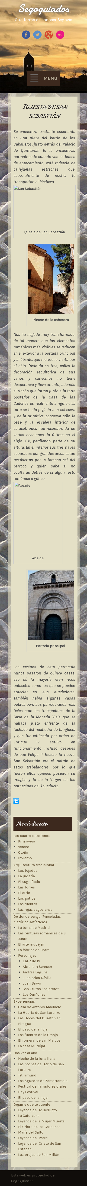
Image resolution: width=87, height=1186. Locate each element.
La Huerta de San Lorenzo (39, 1012)
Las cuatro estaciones (31, 835)
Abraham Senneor (37, 966)
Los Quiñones (34, 994)
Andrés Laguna (35, 972)
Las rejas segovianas (35, 909)
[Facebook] (26, 38)
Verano (23, 847)
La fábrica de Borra (33, 950)
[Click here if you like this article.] (16, 802)
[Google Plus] (49, 38)
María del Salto (30, 1132)
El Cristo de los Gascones (39, 1126)
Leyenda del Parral (33, 1138)
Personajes (27, 955)
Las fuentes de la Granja (38, 1035)
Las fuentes (27, 904)
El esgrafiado (29, 881)
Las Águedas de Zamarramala (43, 1081)
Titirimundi (28, 1075)
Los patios (26, 898)
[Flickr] (60, 38)
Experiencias (24, 1001)
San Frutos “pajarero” (41, 989)
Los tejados (27, 870)
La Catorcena (28, 1115)
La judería (26, 876)
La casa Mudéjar (31, 1046)
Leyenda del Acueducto (37, 1110)
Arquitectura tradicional (33, 865)
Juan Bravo (32, 983)
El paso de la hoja (33, 1029)
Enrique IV (31, 961)
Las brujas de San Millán (38, 1154)
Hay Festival (28, 1092)
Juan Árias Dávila (37, 977)
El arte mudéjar (31, 944)
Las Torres (26, 887)
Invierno (25, 858)
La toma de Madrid (34, 927)
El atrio (24, 893)
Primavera (26, 841)
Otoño (23, 852)
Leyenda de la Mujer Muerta (41, 1121)
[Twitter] (38, 38)
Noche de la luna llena (36, 1058)
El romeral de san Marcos (39, 1040)
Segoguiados (43, 8)
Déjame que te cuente (31, 1104)
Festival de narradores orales (42, 1086)
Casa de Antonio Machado (39, 1007)
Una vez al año (25, 1053)
